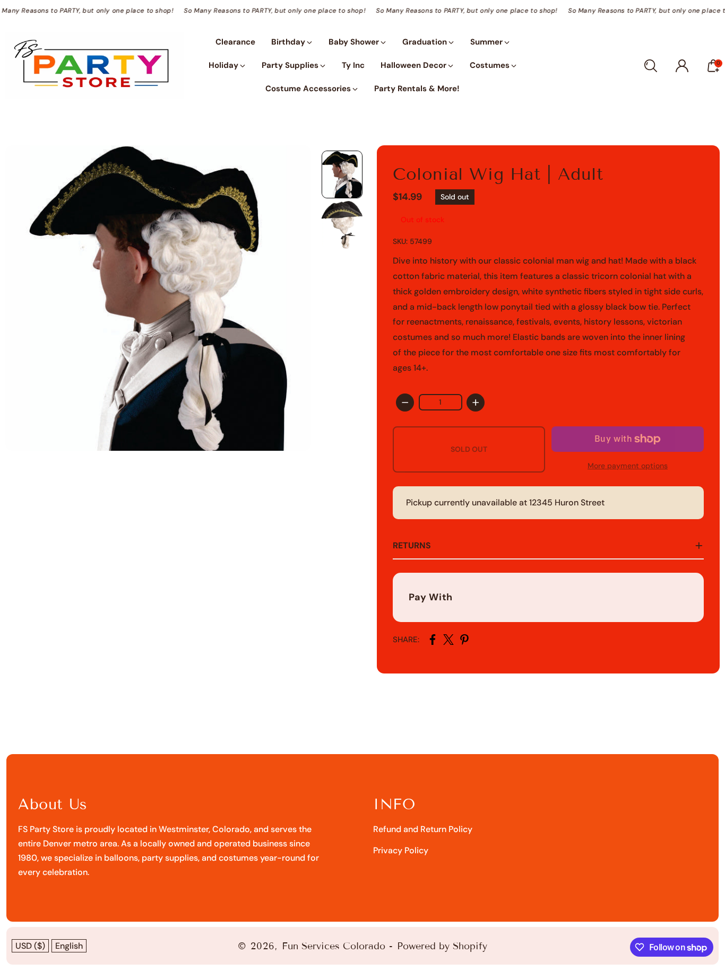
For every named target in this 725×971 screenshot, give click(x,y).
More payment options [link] (628, 465)
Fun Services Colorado (333, 946)
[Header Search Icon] (650, 65)
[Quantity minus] (405, 402)
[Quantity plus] (476, 402)
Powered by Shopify (442, 946)
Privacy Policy (400, 850)
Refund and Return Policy (422, 829)
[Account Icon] (682, 65)
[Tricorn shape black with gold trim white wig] (158, 298)
